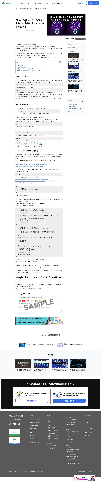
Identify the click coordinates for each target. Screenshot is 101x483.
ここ (60, 119)
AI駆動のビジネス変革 (35, 422)
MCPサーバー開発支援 (71, 458)
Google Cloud (72, 47)
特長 (16, 3)
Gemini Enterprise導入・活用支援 (73, 449)
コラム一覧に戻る (50, 344)
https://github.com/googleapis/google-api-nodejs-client (32, 98)
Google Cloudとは (34, 425)
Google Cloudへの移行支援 (53, 430)
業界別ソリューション (35, 442)
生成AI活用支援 (69, 447)
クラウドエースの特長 (35, 419)
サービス (28, 3)
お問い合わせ (88, 432)
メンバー (32, 435)
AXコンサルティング (51, 421)
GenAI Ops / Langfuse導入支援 (72, 456)
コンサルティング (50, 418)
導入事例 (32, 439)
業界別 (39, 3)
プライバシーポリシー (18, 471)
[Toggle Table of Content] (59, 62)
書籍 (31, 432)
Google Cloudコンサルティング (53, 420)
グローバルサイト (39, 471)
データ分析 (68, 417)
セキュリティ (68, 429)
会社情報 (59, 3)
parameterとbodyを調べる (26, 68)
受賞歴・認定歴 (33, 429)
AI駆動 (21, 3)
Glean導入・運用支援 (70, 451)
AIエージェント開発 (70, 453)
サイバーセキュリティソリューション (73, 431)
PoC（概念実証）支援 (51, 448)
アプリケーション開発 (51, 447)
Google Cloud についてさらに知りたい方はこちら (30, 70)
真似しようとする (23, 65)
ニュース (87, 425)
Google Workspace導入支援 (53, 438)
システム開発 (49, 443)
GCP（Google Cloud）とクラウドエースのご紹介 (28, 288)
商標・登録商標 (32, 471)
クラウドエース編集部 (27, 44)
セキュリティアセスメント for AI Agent (73, 433)
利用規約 (10, 471)
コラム (53, 3)
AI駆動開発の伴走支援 (71, 459)
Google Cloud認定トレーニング (72, 463)
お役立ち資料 (88, 429)
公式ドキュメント (46, 80)
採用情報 (87, 435)
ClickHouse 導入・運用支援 (71, 422)
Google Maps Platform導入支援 (54, 439)
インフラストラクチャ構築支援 (53, 445)
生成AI (67, 445)
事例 (34, 3)
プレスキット (25, 471)
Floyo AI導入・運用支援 (71, 454)
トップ (31, 415)
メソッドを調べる (23, 67)
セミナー (47, 3)
